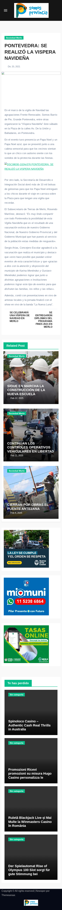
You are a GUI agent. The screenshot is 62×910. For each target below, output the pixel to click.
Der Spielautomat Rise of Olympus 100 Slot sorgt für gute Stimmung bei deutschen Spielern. (29, 872)
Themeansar (8, 895)
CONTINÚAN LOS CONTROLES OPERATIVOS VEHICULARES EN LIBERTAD (30, 447)
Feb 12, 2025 (17, 398)
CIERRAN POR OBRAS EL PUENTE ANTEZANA (28, 506)
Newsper (40, 891)
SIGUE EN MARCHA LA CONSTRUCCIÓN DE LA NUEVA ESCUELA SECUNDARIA (26, 392)
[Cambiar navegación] (5, 10)
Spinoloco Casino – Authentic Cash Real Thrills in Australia (29, 725)
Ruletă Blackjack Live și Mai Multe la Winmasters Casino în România (30, 822)
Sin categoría (16, 694)
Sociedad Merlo (14, 38)
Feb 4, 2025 (16, 513)
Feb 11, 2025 (17, 455)
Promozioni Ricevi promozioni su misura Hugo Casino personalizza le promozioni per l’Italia (29, 775)
